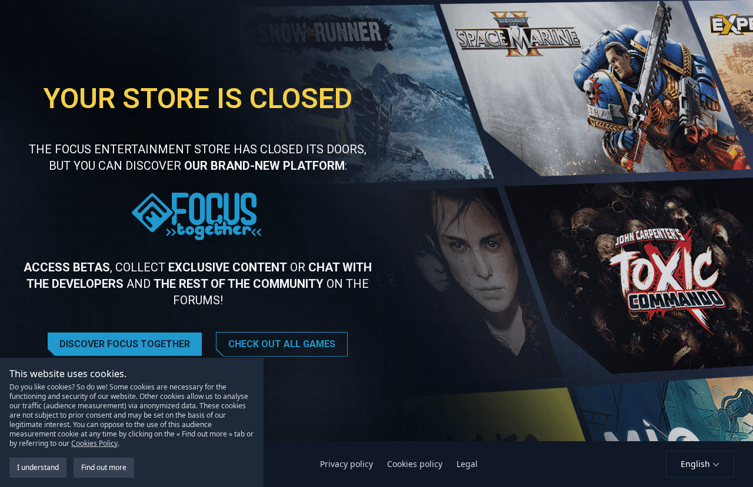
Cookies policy (414, 463)
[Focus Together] (198, 216)
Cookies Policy (94, 443)
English (695, 463)
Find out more (103, 467)
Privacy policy (346, 463)
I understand (38, 467)
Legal (467, 463)
